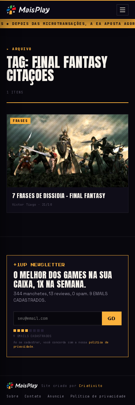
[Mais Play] (60, 9)
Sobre (13, 396)
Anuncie (56, 396)
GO (111, 318)
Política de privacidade (98, 396)
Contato (33, 396)
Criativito (91, 386)
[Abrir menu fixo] (122, 9)
